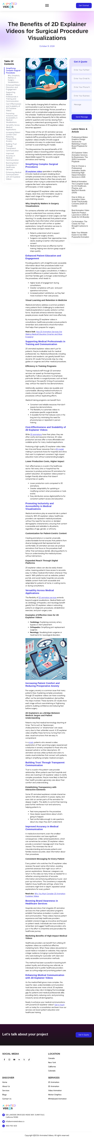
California (52, 1067)
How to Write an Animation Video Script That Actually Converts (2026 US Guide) (79, 201)
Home (4, 1082)
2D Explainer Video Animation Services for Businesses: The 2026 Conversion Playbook (80, 157)
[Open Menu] (47, 5)
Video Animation (55, 1090)
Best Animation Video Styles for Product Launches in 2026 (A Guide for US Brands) (80, 213)
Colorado (51, 1071)
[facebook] (4, 1059)
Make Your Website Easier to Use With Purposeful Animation (80, 235)
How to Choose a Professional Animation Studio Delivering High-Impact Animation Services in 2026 (79, 171)
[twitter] (24, 1059)
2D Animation (53, 1082)
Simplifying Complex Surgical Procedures (13, 70)
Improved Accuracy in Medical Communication (12, 156)
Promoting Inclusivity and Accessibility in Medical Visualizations (12, 117)
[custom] (29, 1059)
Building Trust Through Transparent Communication (12, 147)
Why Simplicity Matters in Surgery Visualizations (14, 78)
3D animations (36, 434)
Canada (51, 1058)
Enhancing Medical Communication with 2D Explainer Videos (13, 175)
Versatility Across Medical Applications (13, 127)
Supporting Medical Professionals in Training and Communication (12, 96)
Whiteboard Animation (57, 1099)
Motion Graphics (54, 1095)
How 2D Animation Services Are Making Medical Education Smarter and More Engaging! (43, 334)
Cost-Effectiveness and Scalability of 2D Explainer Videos (13, 107)
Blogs (4, 1095)
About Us (6, 1086)
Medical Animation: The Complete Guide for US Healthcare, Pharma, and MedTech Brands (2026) (80, 187)
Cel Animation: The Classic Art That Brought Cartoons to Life (80, 225)
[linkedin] (19, 1059)
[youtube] (14, 1059)
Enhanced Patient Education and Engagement (13, 87)
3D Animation (53, 1086)
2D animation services (48, 597)
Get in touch (60, 1005)
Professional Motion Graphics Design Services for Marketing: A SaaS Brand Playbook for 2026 (80, 142)
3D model (60, 449)
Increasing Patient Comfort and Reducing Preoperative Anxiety (13, 136)
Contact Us (6, 1099)
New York (52, 1062)
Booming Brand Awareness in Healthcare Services (12, 166)
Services (5, 1090)
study (31, 742)
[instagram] (9, 1059)
